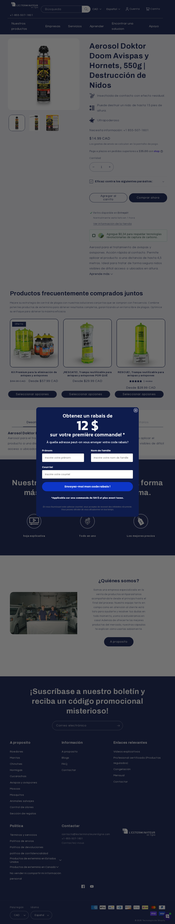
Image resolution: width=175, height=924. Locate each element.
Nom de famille (101, 450)
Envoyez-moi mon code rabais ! (88, 487)
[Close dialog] (135, 410)
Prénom (47, 450)
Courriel (47, 467)
